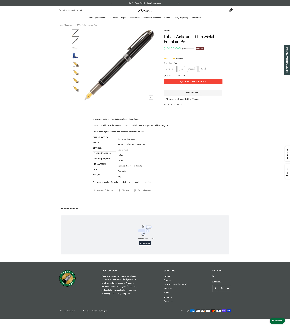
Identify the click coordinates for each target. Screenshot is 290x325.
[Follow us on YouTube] (228, 288)
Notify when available (287, 60)
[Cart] (230, 10)
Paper (123, 17)
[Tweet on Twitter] (178, 104)
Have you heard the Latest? (175, 284)
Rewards (167, 280)
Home (61, 25)
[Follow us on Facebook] (215, 288)
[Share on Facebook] (171, 104)
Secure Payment (144, 190)
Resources (196, 17)
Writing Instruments (97, 17)
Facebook (216, 281)
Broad (203, 68)
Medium (191, 68)
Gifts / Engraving (181, 17)
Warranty (125, 190)
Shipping (168, 296)
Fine (181, 68)
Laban (167, 30)
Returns (167, 275)
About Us (168, 288)
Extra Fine (170, 68)
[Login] (225, 10)
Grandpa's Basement (152, 17)
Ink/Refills (113, 17)
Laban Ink (106, 182)
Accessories (135, 17)
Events (166, 292)
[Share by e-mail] (181, 104)
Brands (167, 17)
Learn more (157, 3)
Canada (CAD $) (66, 310)
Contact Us (168, 301)
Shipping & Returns (105, 190)
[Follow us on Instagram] (222, 288)
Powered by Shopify (99, 310)
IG (213, 275)
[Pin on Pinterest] (174, 104)
